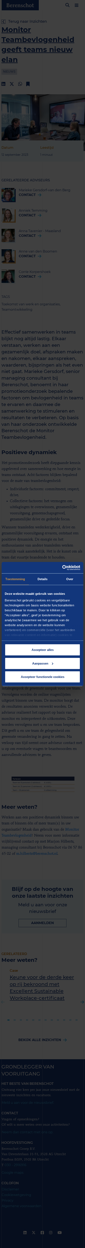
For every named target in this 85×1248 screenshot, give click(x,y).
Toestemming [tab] (15, 579)
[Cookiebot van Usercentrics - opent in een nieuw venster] (62, 567)
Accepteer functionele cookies (42, 677)
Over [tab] (69, 579)
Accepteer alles (43, 650)
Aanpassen (40, 663)
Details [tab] (43, 579)
